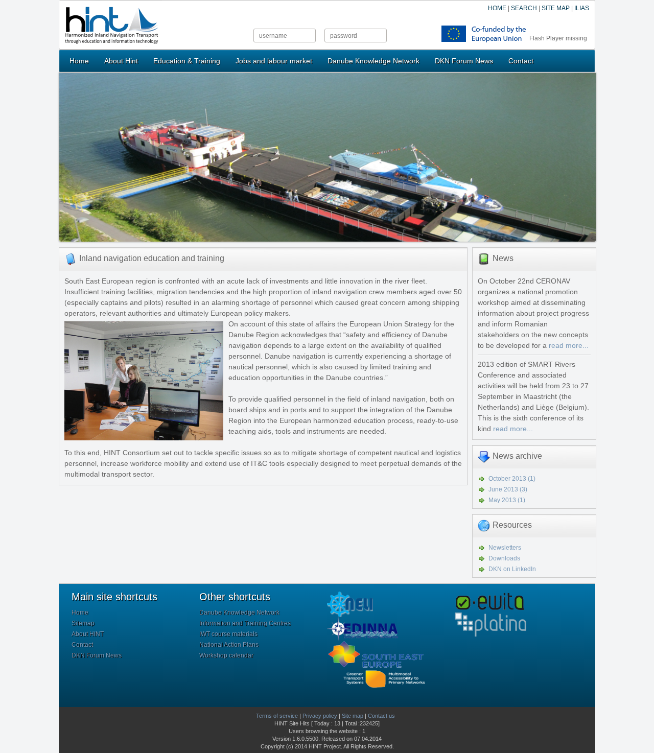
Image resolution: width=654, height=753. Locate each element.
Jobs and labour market (274, 61)
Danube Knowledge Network (373, 61)
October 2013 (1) (511, 478)
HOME (497, 8)
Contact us (381, 716)
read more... (569, 345)
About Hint (121, 61)
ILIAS (581, 8)
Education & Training (186, 61)
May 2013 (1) (506, 500)
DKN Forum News (464, 61)
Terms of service (277, 716)
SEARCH (524, 8)
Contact (520, 61)
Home (79, 61)
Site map (352, 716)
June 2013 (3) (507, 489)
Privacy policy (319, 716)
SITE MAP (556, 8)
